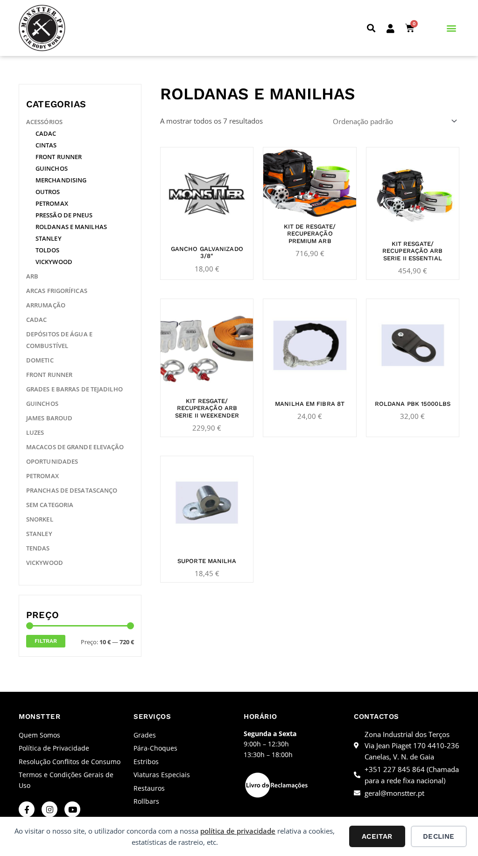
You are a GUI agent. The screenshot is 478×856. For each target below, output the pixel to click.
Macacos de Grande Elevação (75, 447)
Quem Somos (39, 735)
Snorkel (39, 519)
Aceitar (377, 836)
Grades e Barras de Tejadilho (74, 389)
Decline (438, 836)
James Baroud (49, 418)
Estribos (146, 761)
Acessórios (44, 122)
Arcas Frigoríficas (56, 290)
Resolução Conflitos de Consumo (69, 761)
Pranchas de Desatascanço (71, 490)
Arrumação (45, 305)
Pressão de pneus (64, 215)
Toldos (47, 250)
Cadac (45, 133)
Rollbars (146, 801)
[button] (371, 28)
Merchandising (60, 180)
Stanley (48, 238)
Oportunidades (52, 461)
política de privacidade (237, 830)
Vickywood (53, 261)
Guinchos (51, 168)
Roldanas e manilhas (71, 227)
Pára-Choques (155, 748)
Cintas (46, 145)
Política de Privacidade (54, 748)
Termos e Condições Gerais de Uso (66, 779)
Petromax (51, 203)
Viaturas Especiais (162, 774)
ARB (32, 276)
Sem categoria (49, 505)
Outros (47, 192)
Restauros (149, 788)
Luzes (35, 432)
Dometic (40, 360)
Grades (145, 735)
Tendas (38, 548)
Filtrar (46, 641)
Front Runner (58, 157)
